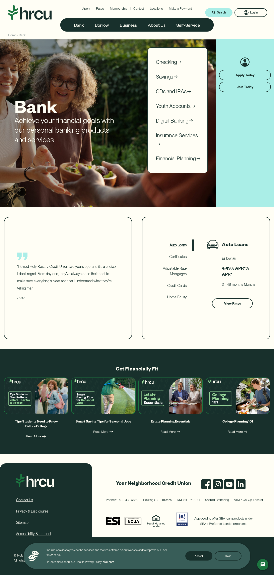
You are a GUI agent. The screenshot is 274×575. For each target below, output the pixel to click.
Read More (33, 436)
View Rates (232, 304)
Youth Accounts (173, 106)
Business (128, 25)
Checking (166, 62)
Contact (138, 8)
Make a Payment (180, 8)
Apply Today (246, 76)
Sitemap (22, 522)
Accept (199, 556)
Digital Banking (172, 121)
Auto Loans (178, 245)
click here (108, 562)
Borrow (102, 25)
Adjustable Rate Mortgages (175, 271)
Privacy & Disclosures (32, 511)
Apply (86, 8)
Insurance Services (177, 135)
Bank (79, 25)
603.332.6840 (128, 500)
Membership (118, 8)
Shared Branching (217, 500)
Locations (156, 8)
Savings (164, 77)
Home (12, 35)
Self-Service (188, 25)
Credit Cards (177, 285)
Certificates (178, 257)
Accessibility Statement (33, 534)
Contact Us (24, 500)
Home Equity (177, 297)
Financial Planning (176, 158)
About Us (156, 25)
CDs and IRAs (171, 91)
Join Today (245, 87)
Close (228, 556)
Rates (100, 8)
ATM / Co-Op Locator (248, 500)
